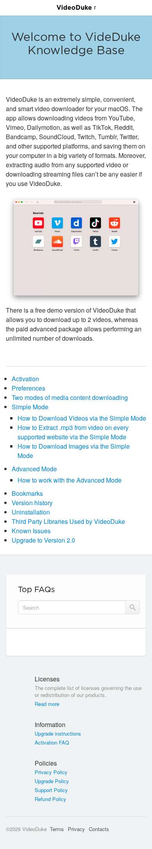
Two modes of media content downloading (70, 397)
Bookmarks (27, 493)
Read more (47, 704)
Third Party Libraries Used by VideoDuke (68, 521)
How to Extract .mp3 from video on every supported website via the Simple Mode (73, 432)
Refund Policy (50, 799)
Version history (32, 502)
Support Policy (51, 790)
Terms (57, 829)
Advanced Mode (34, 468)
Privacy (76, 829)
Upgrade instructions (58, 733)
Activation (25, 378)
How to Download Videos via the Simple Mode (82, 418)
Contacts (99, 829)
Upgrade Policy (52, 781)
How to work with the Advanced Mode (70, 480)
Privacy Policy (51, 772)
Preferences (28, 388)
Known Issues (31, 530)
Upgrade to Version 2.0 (43, 540)
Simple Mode (30, 406)
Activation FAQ (52, 742)
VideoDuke (74, 8)
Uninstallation (31, 512)
